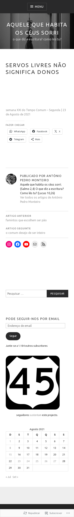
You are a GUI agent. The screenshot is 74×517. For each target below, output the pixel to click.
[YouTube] (26, 244)
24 (28, 461)
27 (54, 461)
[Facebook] (17, 244)
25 (37, 461)
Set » (15, 477)
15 (10, 454)
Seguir (13, 335)
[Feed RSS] (43, 244)
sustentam (35, 415)
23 (19, 461)
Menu (39, 6)
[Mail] (35, 244)
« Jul (8, 477)
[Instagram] (9, 244)
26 (46, 461)
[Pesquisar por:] (37, 293)
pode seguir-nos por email (33, 319)
